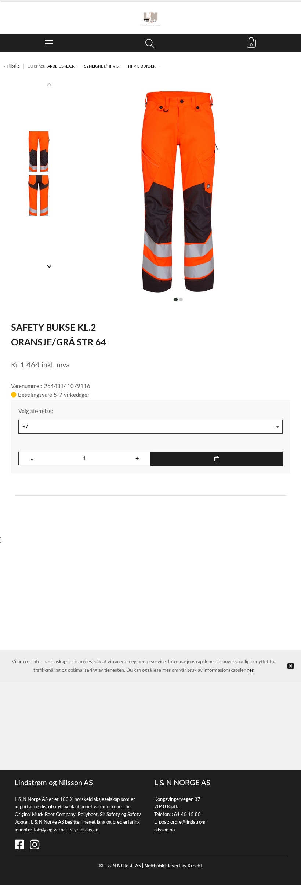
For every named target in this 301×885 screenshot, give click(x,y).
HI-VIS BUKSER (142, 66)
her (250, 670)
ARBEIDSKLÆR (61, 66)
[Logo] (150, 14)
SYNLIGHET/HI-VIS (101, 66)
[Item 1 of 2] (39, 175)
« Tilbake (12, 66)
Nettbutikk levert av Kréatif (173, 866)
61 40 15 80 (187, 814)
